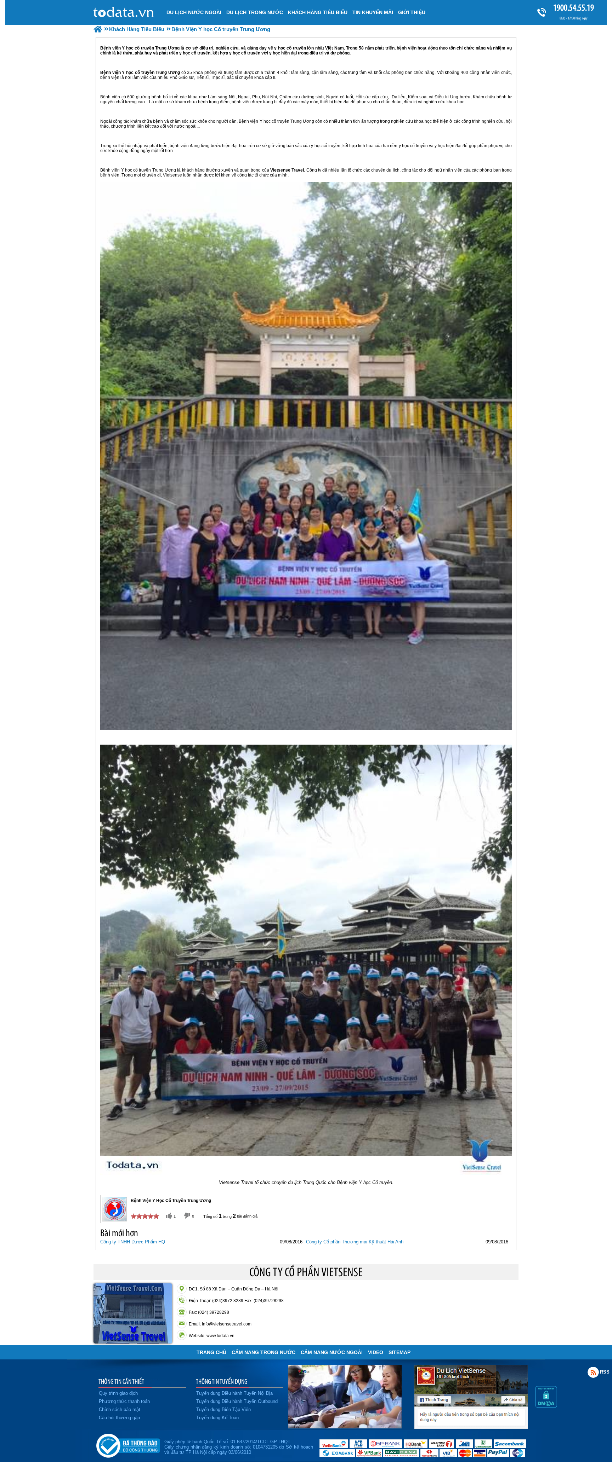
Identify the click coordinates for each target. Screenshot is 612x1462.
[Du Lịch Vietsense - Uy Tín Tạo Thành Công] (345, 1426)
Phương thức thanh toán (124, 1401)
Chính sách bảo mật (119, 1409)
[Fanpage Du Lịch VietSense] (471, 1427)
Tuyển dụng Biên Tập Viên (223, 1409)
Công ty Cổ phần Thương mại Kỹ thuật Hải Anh (354, 1241)
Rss (593, 1372)
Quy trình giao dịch (118, 1393)
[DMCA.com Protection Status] (546, 1406)
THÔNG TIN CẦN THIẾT (121, 1381)
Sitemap (399, 1352)
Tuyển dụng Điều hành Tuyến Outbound (237, 1401)
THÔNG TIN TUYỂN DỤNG (222, 1381)
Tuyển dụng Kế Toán (217, 1417)
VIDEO (375, 1352)
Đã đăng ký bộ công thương (128, 1444)
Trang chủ (211, 1352)
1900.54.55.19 (573, 7)
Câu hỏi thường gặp (119, 1417)
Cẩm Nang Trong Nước (263, 1352)
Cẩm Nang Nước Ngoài (332, 1352)
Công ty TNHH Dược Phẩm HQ (132, 1241)
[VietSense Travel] (98, 29)
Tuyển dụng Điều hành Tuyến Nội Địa (234, 1393)
